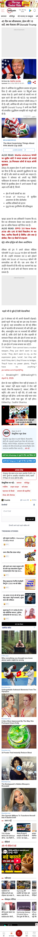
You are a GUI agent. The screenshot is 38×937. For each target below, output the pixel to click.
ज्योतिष (5, 487)
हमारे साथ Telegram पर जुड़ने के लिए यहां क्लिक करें (19, 461)
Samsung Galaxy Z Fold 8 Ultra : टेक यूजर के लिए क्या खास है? (23, 914)
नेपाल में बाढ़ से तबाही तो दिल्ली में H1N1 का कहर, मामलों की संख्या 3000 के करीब (23, 835)
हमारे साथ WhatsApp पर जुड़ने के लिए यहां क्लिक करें (19, 455)
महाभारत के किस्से (8, 491)
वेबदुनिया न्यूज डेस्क (15, 81)
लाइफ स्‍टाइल (14, 487)
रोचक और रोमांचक (9, 495)
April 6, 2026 (8, 378)
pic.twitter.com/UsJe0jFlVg (12, 370)
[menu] (3, 11)
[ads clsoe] (36, 924)
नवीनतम (8, 878)
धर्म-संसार (25, 487)
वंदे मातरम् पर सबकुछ (25, 16)
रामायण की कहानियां (23, 491)
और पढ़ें (27, 448)
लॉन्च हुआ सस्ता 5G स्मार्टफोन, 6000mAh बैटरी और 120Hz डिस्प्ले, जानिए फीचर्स (8, 914)
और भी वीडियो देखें (9, 845)
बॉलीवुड (12, 16)
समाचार (3, 16)
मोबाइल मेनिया (10, 899)
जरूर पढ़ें (8, 820)
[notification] (35, 10)
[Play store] (30, 10)
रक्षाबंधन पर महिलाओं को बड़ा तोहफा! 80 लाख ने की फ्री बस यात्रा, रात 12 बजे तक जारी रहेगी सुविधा (8, 893)
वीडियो (7, 841)
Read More (10, 421)
